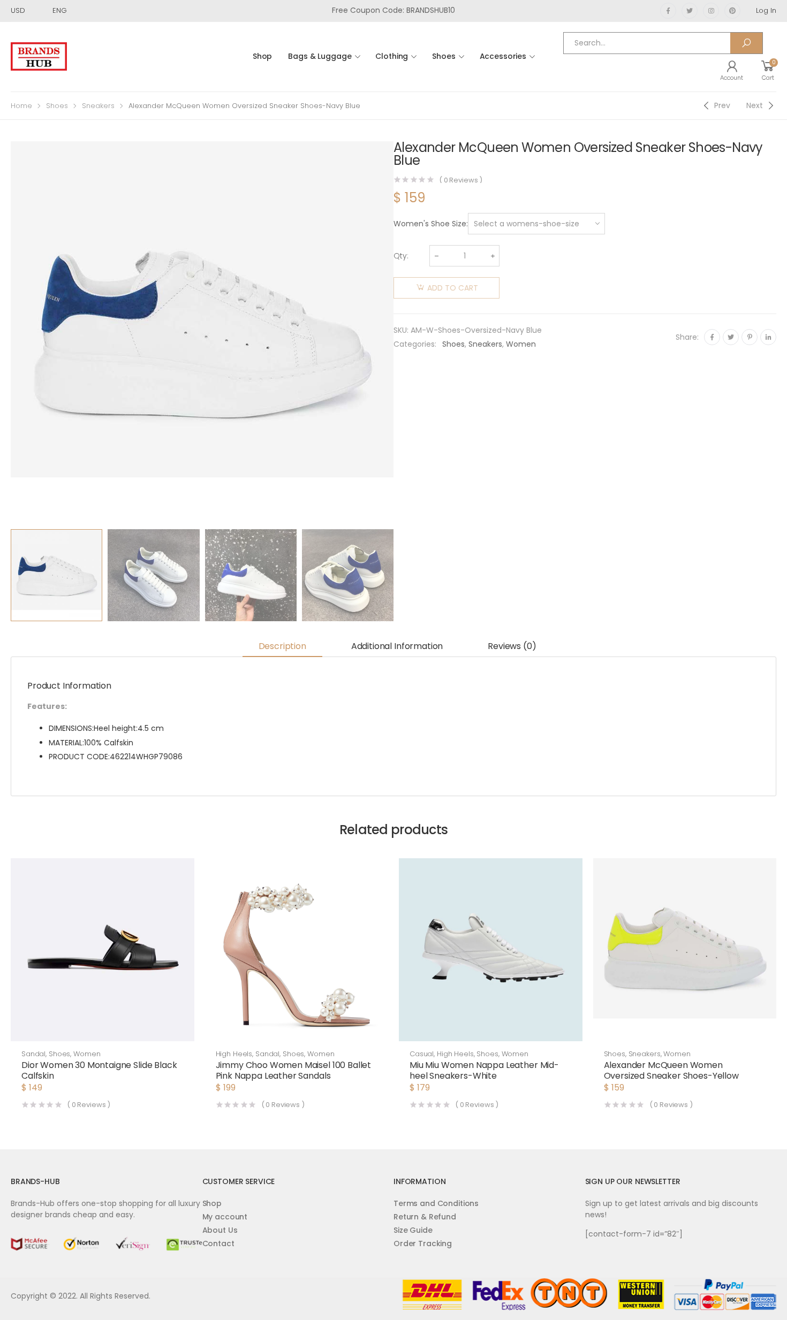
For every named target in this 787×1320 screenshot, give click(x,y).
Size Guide (413, 1230)
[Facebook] (712, 337)
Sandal (33, 1054)
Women (521, 344)
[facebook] (668, 11)
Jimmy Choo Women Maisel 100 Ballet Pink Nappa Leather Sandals (294, 1070)
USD (18, 10)
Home (21, 106)
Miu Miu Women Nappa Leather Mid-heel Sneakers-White (484, 1070)
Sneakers (98, 106)
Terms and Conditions (436, 1203)
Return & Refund (425, 1216)
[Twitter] (731, 337)
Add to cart (452, 288)
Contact (218, 1243)
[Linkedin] (768, 337)
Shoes (443, 56)
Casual (422, 1054)
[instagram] (711, 11)
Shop (262, 56)
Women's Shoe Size (430, 223)
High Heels (234, 1054)
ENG (59, 10)
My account (225, 1216)
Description (282, 646)
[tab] (282, 647)
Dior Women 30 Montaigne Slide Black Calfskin (99, 1070)
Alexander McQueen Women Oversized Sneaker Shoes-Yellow (671, 1070)
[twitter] (690, 11)
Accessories (503, 56)
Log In (766, 10)
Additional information (397, 646)
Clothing (391, 56)
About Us (220, 1230)
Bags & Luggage (319, 56)
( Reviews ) (460, 180)
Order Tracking (423, 1243)
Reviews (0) (512, 646)
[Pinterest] (749, 337)
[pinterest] (732, 11)
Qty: (401, 255)
